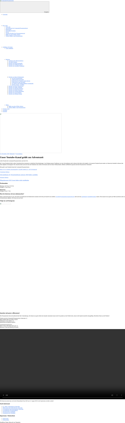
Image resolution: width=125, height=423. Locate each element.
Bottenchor (8, 29)
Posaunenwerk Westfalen (9, 413)
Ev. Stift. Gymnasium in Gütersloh (11, 406)
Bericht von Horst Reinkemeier (16, 77)
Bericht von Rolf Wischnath (15, 63)
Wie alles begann (13, 62)
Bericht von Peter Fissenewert (16, 86)
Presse (7, 32)
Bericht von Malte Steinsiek (15, 87)
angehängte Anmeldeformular (88, 196)
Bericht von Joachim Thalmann (16, 66)
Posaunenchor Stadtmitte (9, 411)
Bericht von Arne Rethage (15, 92)
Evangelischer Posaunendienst (10, 410)
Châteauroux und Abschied (18, 82)
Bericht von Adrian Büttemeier (16, 91)
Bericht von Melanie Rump (15, 93)
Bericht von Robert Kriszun (15, 90)
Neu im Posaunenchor (17, 78)
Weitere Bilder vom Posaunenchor (14, 36)
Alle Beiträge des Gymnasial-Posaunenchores (17, 28)
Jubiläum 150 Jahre (8, 47)
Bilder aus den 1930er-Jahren (13, 34)
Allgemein (12, 153)
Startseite (5, 14)
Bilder (7, 105)
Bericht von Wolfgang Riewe (16, 64)
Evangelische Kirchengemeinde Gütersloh (13, 409)
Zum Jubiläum (9, 48)
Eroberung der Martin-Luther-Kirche (21, 81)
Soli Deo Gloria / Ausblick (18, 84)
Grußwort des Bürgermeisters (16, 60)
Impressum (5, 418)
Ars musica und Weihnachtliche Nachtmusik (22, 83)
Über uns (8, 27)
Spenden (5, 110)
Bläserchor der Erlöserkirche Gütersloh (12, 407)
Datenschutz (6, 419)
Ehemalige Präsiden (11, 30)
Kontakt (5, 111)
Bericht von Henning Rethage (16, 88)
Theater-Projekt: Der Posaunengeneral (15, 33)
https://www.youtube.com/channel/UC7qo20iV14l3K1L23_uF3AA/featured (18, 169)
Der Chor (5, 25)
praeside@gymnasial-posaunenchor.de (65, 196)
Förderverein (6, 108)
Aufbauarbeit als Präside (18, 79)
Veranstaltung (18, 153)
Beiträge (8, 59)
